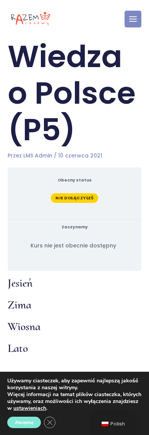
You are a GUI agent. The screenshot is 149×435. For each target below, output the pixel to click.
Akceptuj (24, 422)
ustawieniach (29, 408)
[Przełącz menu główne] (133, 19)
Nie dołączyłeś (74, 198)
